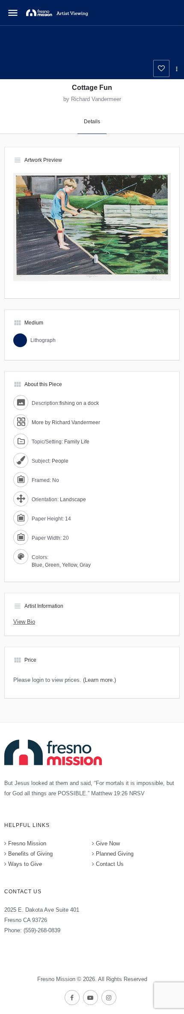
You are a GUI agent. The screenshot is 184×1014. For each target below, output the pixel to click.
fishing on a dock (79, 403)
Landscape (73, 500)
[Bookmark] (161, 68)
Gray (85, 565)
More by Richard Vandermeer (66, 422)
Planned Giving (115, 853)
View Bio (24, 622)
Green (52, 565)
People (60, 461)
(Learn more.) (99, 680)
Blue (37, 565)
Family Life (76, 442)
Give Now (108, 843)
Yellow (69, 565)
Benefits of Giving (30, 853)
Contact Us (110, 864)
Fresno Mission (27, 843)
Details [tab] (92, 122)
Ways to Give (25, 864)
